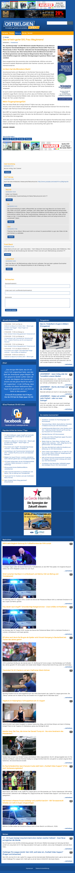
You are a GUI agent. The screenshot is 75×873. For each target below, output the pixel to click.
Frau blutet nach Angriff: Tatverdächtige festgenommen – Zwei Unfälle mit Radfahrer (18, 351)
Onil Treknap (8, 177)
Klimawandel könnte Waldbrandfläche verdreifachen (15, 468)
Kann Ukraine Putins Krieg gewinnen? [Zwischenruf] (19, 334)
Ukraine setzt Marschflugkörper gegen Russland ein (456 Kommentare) (57, 437)
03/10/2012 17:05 (12, 229)
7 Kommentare (14, 42)
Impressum (29, 868)
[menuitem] (5, 33)
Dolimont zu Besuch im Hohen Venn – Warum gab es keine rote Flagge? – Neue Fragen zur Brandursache (18, 327)
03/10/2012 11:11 (8, 166)
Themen (11, 33)
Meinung (18, 33)
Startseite (5, 33)
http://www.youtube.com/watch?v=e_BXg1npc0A (53, 181)
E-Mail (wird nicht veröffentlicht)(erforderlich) (18, 290)
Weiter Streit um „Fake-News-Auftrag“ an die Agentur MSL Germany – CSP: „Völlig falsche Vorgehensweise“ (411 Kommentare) (57, 443)
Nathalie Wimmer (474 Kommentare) (53, 434)
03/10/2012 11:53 (9, 179)
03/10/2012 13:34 (11, 192)
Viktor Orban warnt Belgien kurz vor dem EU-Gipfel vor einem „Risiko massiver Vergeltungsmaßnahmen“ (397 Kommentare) (57, 453)
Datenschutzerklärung (42, 868)
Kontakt (30, 33)
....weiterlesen (68, 364)
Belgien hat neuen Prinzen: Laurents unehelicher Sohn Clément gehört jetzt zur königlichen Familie (19, 458)
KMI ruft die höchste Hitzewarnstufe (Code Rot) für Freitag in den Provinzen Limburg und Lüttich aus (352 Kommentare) (56, 459)
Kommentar (8, 297)
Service (24, 33)
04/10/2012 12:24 (9, 246)
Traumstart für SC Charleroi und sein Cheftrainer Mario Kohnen (19, 476)
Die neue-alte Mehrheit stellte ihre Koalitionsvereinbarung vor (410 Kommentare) (56, 448)
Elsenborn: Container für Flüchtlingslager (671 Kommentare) (56, 420)
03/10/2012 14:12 (12, 206)
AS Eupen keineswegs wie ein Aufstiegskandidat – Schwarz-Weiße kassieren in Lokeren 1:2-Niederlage (19, 463)
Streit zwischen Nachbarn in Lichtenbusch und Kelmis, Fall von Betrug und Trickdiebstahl (18, 472)
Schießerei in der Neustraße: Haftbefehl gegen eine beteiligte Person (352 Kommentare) (56, 464)
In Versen (6, 37)
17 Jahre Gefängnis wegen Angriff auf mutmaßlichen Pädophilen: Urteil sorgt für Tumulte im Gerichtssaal (19, 436)
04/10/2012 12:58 (11, 261)
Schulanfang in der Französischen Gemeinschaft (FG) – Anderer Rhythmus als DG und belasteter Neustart (18, 340)
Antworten (7, 172)
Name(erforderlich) (10, 283)
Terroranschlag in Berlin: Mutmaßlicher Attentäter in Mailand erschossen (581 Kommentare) (57, 424)
